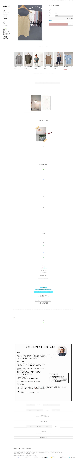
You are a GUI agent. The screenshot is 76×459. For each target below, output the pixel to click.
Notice (4, 21)
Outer (4, 10)
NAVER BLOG (6, 38)
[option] (19, 60)
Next (70, 61)
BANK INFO (5, 36)
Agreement (23, 448)
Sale (4, 17)
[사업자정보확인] (60, 452)
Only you (5, 18)
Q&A (4, 22)
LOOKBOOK (5, 25)
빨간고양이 (6, 6)
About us (15, 448)
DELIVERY (5, 37)
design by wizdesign (32, 455)
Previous (16, 61)
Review (4, 23)
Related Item (39, 426)
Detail (31, 426)
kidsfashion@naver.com (31, 452)
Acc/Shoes (5, 16)
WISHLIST (70, 24)
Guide (19, 448)
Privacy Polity (28, 448)
